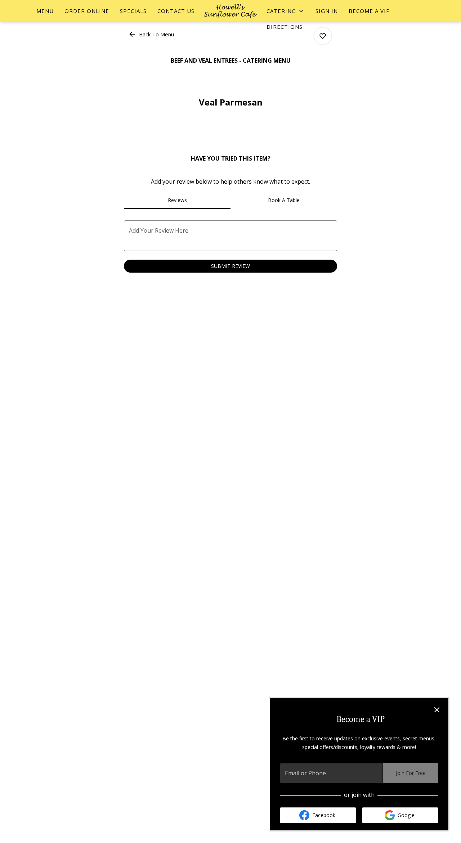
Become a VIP (369, 10)
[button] (285, 11)
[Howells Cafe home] (230, 11)
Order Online (86, 10)
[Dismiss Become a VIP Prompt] (437, 709)
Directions (285, 26)
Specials (133, 10)
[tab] (177, 200)
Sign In (326, 10)
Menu (45, 10)
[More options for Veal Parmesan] (322, 36)
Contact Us (175, 10)
